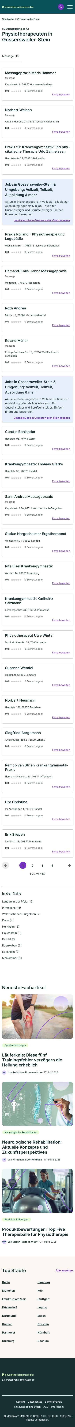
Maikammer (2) (12, 958)
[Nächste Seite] (69, 865)
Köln (40, 1290)
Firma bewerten (61, 94)
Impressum (57, 1406)
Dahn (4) (8, 920)
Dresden (43, 1324)
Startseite (8, 19)
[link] (37, 84)
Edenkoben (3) (12, 945)
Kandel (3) (9, 939)
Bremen (7, 1324)
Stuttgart (44, 1299)
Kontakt (20, 1401)
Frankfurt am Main (14, 1299)
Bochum (43, 1341)
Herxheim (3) (10, 926)
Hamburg (44, 1282)
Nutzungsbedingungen (27, 1406)
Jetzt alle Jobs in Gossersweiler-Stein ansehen (42, 220)
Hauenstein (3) (11, 933)
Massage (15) (11, 56)
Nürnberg (44, 1332)
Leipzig (42, 1307)
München (8, 1290)
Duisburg (8, 1341)
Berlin (6, 1282)
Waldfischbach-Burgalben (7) (21, 914)
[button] (61, 7)
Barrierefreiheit (53, 1401)
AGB (45, 1406)
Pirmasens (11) (11, 907)
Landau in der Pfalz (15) (17, 901)
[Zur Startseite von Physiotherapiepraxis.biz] (17, 7)
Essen (42, 1315)
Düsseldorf (9, 1307)
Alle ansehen (64, 1270)
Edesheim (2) (11, 951)
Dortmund (9, 1315)
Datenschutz (35, 1401)
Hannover (8, 1332)
